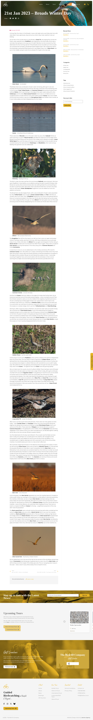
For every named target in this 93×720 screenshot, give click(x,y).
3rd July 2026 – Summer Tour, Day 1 (71, 44)
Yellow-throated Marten (68, 85)
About (47, 4)
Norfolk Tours (55, 688)
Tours (54, 4)
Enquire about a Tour (92, 361)
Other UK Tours (56, 690)
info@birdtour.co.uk (83, 695)
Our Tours (54, 685)
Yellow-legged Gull (67, 89)
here (8, 622)
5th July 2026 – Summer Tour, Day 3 (71, 33)
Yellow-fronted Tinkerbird (69, 91)
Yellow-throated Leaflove (68, 87)
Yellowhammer (66, 83)
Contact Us (77, 4)
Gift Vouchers (42, 698)
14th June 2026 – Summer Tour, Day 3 (71, 54)
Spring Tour (65, 73)
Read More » (66, 34)
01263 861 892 (81, 690)
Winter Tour (65, 65)
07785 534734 (81, 693)
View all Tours (55, 699)
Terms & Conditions (70, 688)
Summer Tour (66, 71)
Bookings (61, 4)
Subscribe (67, 105)
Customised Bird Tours (56, 696)
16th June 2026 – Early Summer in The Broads (73, 49)
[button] (10, 18)
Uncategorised (66, 69)
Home (41, 4)
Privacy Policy (68, 690)
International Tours (57, 693)
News (68, 4)
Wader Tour (65, 67)
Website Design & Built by (78, 717)
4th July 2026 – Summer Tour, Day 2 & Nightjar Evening (73, 39)
